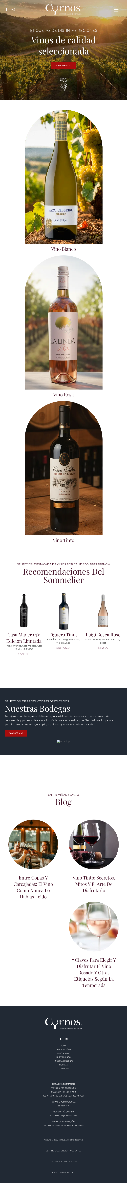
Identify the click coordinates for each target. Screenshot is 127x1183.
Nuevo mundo (54, 652)
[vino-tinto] (64, 402)
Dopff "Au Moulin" (21, 658)
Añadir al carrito (25, 608)
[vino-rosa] (64, 256)
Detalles (25, 613)
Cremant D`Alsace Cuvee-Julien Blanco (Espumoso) (24, 644)
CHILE (77, 652)
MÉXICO (107, 649)
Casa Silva (68, 652)
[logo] (63, 1031)
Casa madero (108, 645)
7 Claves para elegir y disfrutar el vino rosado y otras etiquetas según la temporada (94, 933)
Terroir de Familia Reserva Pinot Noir (63, 640)
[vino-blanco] (64, 110)
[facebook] (6, 9)
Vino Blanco (63, 249)
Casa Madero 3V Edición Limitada (103, 637)
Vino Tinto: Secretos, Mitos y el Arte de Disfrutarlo (94, 853)
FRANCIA (37, 658)
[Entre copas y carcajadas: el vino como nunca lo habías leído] (33, 857)
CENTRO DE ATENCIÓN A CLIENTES (63, 1163)
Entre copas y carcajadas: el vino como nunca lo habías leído (33, 853)
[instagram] (13, 9)
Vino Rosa (63, 394)
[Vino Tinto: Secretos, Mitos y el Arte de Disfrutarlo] (94, 857)
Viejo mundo (24, 661)
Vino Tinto (63, 540)
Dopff (8, 658)
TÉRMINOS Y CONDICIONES (64, 1174)
